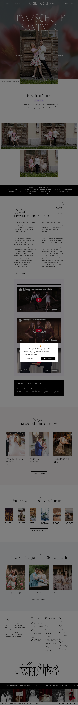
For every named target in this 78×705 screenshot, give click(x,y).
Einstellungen (30, 358)
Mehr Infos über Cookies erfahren (30, 354)
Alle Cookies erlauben (48, 358)
